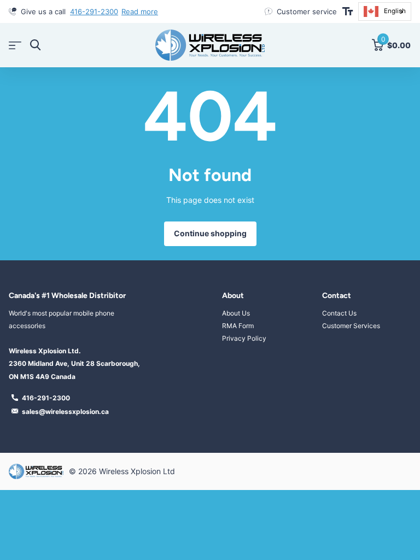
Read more (139, 11)
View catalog (15, 45)
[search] (35, 45)
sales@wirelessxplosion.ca (65, 411)
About (233, 295)
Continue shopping (210, 233)
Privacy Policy (244, 338)
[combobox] (384, 11)
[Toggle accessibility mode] (347, 11)
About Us (236, 313)
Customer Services (351, 326)
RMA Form (238, 326)
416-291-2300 (94, 11)
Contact (336, 295)
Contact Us (339, 313)
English (395, 11)
